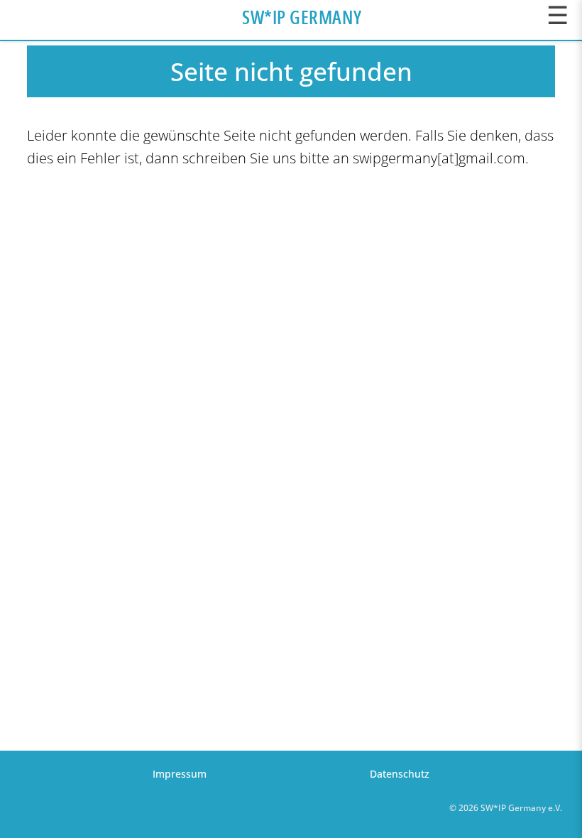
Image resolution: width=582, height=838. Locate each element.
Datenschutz (399, 773)
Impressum (180, 773)
